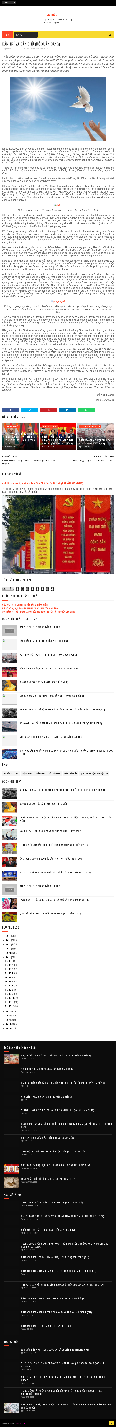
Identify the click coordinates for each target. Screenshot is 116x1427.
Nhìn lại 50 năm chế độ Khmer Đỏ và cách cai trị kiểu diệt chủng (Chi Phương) (62, 709)
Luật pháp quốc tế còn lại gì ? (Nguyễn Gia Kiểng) (48, 1178)
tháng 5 (9, 977)
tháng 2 (9, 965)
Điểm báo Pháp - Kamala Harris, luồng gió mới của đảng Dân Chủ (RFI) (58, 1271)
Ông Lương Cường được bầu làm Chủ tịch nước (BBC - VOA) (51, 858)
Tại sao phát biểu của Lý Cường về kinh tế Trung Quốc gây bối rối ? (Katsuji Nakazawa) (62, 1365)
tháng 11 (9, 1002)
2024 (8, 1019)
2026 (8, 1028)
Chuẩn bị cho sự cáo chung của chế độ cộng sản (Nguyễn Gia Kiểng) (42, 483)
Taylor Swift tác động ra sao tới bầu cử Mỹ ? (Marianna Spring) (55, 899)
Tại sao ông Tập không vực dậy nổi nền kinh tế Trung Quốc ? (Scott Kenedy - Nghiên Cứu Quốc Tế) (63, 1392)
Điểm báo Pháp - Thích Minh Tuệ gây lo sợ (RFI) (46, 1325)
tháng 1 (9, 960)
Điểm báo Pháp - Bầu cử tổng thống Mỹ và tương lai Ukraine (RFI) (56, 1312)
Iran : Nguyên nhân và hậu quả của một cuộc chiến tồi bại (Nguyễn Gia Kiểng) (63, 1082)
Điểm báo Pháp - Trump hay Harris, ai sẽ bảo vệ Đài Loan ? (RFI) (55, 1257)
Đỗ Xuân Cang (32, 48)
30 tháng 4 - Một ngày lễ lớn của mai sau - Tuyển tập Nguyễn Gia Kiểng (38, 611)
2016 (8, 935)
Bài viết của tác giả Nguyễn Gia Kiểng (40, 627)
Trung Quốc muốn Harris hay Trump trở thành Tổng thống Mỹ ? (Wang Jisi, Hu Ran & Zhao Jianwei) (64, 1245)
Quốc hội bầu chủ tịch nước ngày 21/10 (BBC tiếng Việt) (50, 913)
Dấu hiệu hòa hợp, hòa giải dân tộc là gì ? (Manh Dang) (49, 668)
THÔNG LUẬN (49, 15)
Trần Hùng (40, 773)
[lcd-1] (58, 205)
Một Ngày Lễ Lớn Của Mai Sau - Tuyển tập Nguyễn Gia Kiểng (51, 737)
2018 (8, 944)
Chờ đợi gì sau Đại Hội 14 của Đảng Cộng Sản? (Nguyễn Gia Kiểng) (56, 1165)
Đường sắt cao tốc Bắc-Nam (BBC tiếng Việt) (44, 682)
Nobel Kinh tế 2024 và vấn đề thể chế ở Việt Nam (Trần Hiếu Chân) (55, 872)
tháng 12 (9, 1006)
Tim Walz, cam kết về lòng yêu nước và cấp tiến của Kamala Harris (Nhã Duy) (62, 1284)
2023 (8, 1015)
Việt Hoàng (27, 773)
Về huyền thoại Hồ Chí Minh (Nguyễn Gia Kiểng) (46, 1096)
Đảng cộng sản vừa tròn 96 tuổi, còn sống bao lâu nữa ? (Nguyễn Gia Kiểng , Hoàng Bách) (66, 1125)
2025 (8, 1024)
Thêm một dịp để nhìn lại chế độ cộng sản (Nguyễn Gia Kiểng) (54, 1151)
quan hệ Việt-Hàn (50, 426)
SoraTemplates (20, 1423)
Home (7, 34)
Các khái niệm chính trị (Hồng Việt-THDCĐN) (44, 640)
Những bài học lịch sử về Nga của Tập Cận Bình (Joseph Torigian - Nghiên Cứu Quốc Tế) (63, 1378)
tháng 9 (9, 993)
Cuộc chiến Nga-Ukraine (90, 426)
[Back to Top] (111, 1423)
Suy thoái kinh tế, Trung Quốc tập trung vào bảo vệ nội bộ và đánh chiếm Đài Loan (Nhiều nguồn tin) (66, 1406)
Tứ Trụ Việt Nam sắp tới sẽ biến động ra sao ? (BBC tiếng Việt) (54, 844)
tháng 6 (9, 981)
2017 (8, 940)
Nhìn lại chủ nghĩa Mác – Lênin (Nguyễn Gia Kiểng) (48, 1137)
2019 (8, 948)
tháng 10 (9, 997)
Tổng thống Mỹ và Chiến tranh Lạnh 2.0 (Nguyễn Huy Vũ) (52, 1202)
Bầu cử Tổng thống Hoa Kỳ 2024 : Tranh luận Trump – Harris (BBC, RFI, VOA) (62, 1216)
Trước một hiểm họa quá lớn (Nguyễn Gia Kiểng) (47, 1069)
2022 (8, 1011)
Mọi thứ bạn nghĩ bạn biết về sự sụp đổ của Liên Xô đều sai (51, 831)
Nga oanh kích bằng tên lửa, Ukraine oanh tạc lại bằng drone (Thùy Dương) (61, 723)
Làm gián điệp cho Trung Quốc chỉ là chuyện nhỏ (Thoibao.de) (55, 1349)
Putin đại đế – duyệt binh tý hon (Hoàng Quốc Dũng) (94, 441)
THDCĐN (44, 48)
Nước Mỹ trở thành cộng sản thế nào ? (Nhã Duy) (48, 1229)
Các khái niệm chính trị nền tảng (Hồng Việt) (25, 604)
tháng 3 (9, 969)
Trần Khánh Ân (70, 773)
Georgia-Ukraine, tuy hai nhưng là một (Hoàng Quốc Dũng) (52, 695)
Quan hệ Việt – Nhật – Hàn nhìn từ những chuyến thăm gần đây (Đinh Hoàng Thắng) (57, 440)
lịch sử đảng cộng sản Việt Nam (94, 773)
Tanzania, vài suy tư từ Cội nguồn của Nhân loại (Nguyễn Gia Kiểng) (57, 1110)
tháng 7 (9, 985)
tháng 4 (9, 973)
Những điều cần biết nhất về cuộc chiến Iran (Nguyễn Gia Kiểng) (56, 1055)
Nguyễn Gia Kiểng (11, 773)
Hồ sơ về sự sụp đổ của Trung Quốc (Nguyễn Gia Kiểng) (30, 608)
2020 (8, 952)
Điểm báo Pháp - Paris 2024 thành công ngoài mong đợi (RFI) (54, 1298)
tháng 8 (9, 989)
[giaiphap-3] (58, 301)
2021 (8, 957)
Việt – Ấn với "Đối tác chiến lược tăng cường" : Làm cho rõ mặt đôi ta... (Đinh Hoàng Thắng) (20, 438)
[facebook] (113, 3)
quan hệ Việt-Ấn (12, 426)
